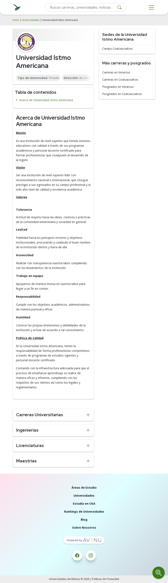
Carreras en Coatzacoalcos (120, 79)
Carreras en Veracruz (116, 72)
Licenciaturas (30, 445)
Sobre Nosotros (84, 527)
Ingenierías (27, 430)
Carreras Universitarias (39, 414)
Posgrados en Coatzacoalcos (122, 94)
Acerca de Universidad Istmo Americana (46, 100)
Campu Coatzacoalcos (117, 48)
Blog (84, 519)
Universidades (31, 20)
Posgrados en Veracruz (118, 87)
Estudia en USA (84, 503)
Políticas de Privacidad (105, 579)
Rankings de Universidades (84, 511)
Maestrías (26, 461)
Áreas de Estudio (84, 487)
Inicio (16, 20)
